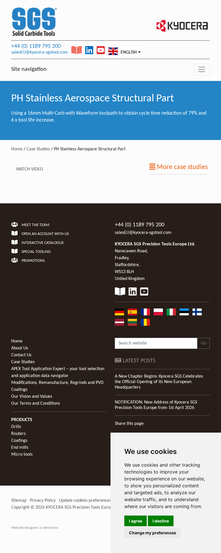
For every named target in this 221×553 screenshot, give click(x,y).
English (128, 52)
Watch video (29, 169)
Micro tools (22, 454)
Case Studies (38, 149)
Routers (18, 433)
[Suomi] (197, 311)
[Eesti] (184, 311)
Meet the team (35, 225)
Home (16, 149)
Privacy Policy (43, 500)
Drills (16, 427)
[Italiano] (171, 311)
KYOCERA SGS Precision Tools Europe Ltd (83, 507)
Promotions (33, 261)
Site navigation (29, 69)
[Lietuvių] (132, 322)
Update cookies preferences (85, 500)
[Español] (132, 311)
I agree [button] (135, 520)
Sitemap (18, 500)
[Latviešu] (119, 322)
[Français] (145, 311)
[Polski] (158, 311)
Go (203, 343)
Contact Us (21, 355)
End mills (19, 447)
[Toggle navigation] (202, 69)
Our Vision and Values (31, 396)
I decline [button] (161, 520)
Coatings (19, 440)
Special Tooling (36, 252)
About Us (19, 348)
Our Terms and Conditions (35, 403)
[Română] (145, 322)
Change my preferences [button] (152, 532)
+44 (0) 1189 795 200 (36, 46)
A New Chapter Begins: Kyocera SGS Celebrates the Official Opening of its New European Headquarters (159, 382)
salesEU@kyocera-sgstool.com (39, 52)
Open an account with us (45, 234)
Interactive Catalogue (42, 243)
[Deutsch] (119, 311)
